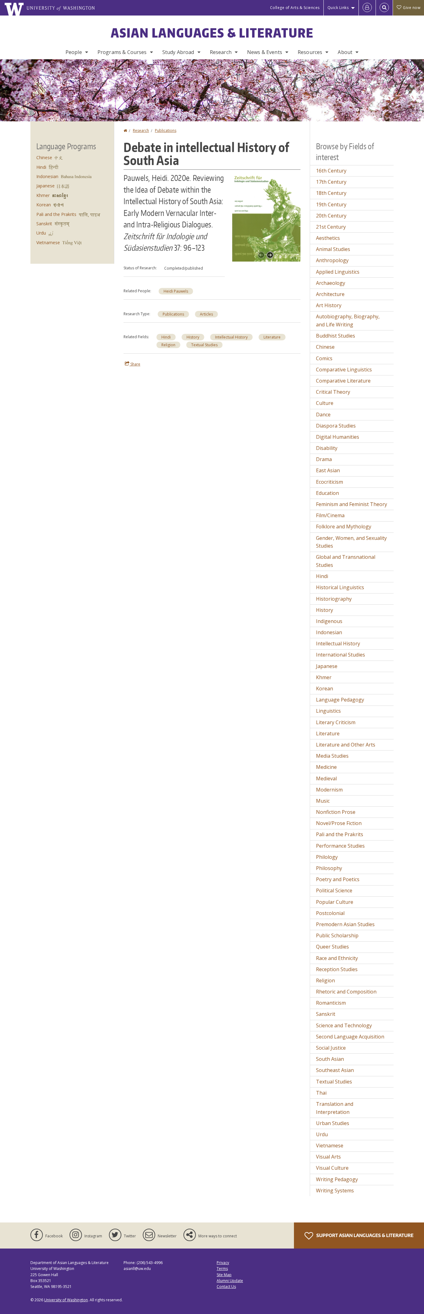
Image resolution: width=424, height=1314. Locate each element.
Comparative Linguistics (344, 369)
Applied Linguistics (337, 271)
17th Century (331, 181)
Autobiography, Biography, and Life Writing (348, 320)
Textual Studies (204, 345)
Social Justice (331, 1047)
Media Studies (332, 755)
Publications (165, 130)
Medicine (326, 767)
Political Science (334, 890)
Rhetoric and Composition (346, 991)
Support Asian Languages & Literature (364, 1235)
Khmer (43, 195)
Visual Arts (328, 1156)
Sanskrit (44, 223)
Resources (310, 52)
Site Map (224, 1274)
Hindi (166, 337)
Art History (328, 305)
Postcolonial (330, 913)
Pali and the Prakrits (56, 214)
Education (327, 493)
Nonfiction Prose (335, 812)
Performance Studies (340, 845)
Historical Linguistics (340, 587)
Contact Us (226, 1286)
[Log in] (367, 8)
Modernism (329, 789)
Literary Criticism (335, 722)
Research (221, 52)
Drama (324, 459)
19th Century (331, 204)
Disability (326, 448)
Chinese (44, 157)
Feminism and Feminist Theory (351, 504)
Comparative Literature (343, 380)
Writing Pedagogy (337, 1179)
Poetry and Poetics (337, 879)
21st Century (331, 226)
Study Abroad (178, 52)
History (193, 337)
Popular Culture (334, 902)
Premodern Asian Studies (345, 924)
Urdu (41, 233)
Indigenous (329, 621)
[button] (266, 216)
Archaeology (330, 283)
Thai (321, 1092)
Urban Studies (332, 1123)
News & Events (264, 52)
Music (323, 800)
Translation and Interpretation (334, 1108)
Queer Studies (332, 946)
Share (134, 364)
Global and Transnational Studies (345, 561)
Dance (323, 414)
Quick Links (338, 7)
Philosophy (329, 868)
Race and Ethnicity (337, 958)
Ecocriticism (329, 481)
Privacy (223, 1262)
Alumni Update (230, 1280)
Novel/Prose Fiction (339, 823)
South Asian (330, 1059)
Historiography (334, 598)
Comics (324, 358)
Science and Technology (344, 1025)
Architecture (330, 294)
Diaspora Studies (336, 425)
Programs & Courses (122, 52)
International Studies (340, 654)
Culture (324, 403)
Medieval (326, 778)
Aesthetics (328, 238)
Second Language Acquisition (350, 1036)
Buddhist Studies (335, 335)
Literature (272, 337)
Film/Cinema (330, 515)
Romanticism (331, 1002)
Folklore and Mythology (343, 526)
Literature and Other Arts (345, 744)
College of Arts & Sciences (295, 7)
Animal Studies (333, 249)
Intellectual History (231, 337)
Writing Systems (335, 1190)
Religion (168, 345)
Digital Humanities (337, 436)
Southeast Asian (335, 1070)
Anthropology (332, 260)
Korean (43, 205)
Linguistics (328, 710)
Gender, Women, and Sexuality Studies (351, 542)
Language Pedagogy (340, 699)
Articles (206, 314)
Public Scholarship (337, 935)
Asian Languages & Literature (212, 33)
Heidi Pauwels (176, 291)
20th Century (331, 215)
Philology (327, 857)
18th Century (331, 193)
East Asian (328, 470)
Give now (411, 7)
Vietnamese (48, 242)
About (345, 52)
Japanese (45, 186)
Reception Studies (337, 969)
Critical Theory (333, 391)
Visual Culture (332, 1167)
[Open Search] (384, 8)
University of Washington (66, 1300)
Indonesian (47, 176)
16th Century (331, 170)
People (73, 52)
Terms (222, 1268)
